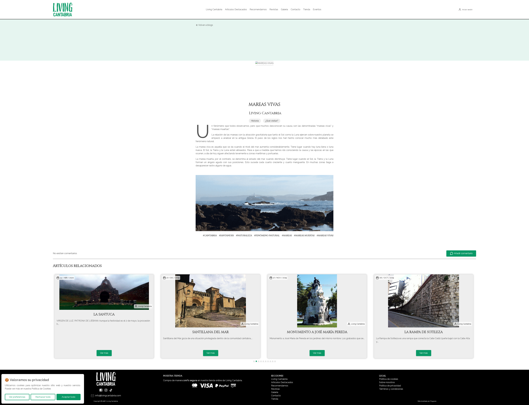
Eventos (317, 9)
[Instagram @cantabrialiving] (106, 390)
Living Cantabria (214, 9)
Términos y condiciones (391, 389)
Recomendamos (258, 9)
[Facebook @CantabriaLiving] (100, 390)
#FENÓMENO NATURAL (267, 235)
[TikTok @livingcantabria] (111, 390)
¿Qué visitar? (271, 120)
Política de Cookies (41, 388)
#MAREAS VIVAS (325, 235)
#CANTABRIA (210, 235)
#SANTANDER (226, 235)
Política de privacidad (390, 385)
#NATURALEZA (244, 235)
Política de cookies (388, 379)
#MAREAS (287, 235)
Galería (284, 9)
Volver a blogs (205, 25)
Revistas (273, 9)
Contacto (295, 9)
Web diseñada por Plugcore (427, 401)
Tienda (306, 9)
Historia (255, 120)
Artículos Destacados (236, 9)
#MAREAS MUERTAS (304, 235)
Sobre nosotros (387, 382)
